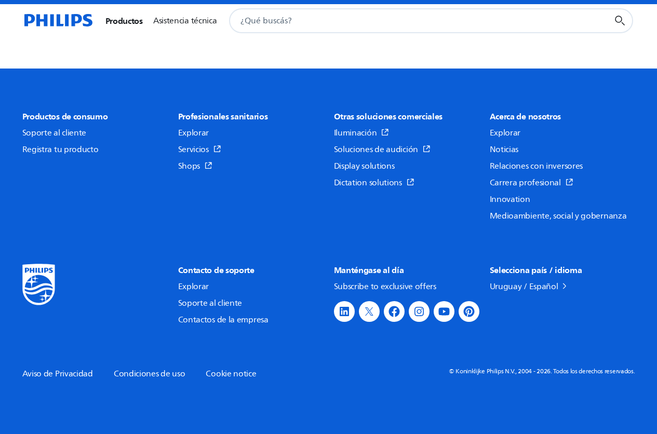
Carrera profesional (525, 182)
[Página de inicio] (57, 21)
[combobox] (406, 20)
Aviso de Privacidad (57, 374)
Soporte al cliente (54, 133)
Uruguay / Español (524, 286)
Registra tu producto (60, 149)
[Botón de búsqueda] (620, 20)
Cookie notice (231, 374)
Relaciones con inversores (536, 166)
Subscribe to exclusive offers (385, 286)
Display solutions (364, 166)
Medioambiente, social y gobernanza (558, 216)
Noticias (504, 149)
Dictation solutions (368, 182)
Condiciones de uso (149, 374)
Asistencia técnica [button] (185, 21)
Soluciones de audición (376, 149)
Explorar (193, 133)
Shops (189, 166)
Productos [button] (124, 21)
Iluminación (355, 133)
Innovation (510, 199)
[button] (344, 311)
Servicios (193, 149)
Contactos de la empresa (223, 320)
